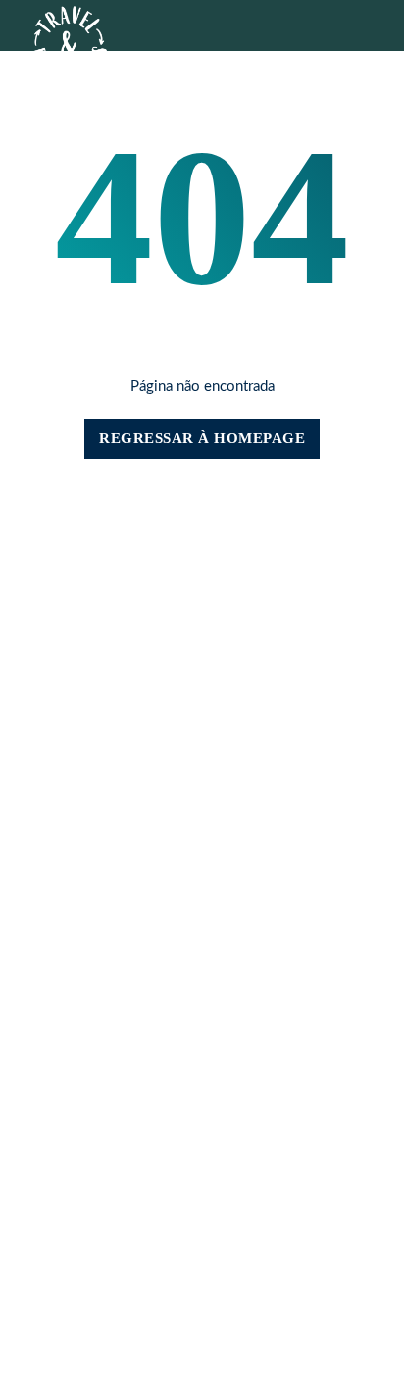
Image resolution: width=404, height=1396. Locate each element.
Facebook (202, 874)
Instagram (202, 890)
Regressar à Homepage (202, 438)
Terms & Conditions (202, 1016)
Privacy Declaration (202, 999)
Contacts (105, 561)
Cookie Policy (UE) (202, 982)
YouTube (202, 907)
